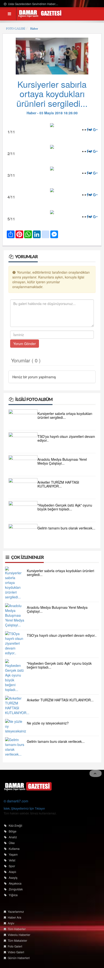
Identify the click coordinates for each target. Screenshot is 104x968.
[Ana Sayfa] (28, 786)
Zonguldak (16, 889)
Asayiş (13, 877)
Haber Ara (14, 917)
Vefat (12, 860)
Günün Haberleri (19, 958)
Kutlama (14, 848)
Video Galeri (16, 952)
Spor (12, 866)
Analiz (13, 837)
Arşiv (11, 923)
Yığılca (13, 895)
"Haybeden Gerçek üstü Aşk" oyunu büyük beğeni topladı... (64, 507)
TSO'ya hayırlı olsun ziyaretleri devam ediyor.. (66, 438)
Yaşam (13, 854)
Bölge (12, 831)
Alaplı (12, 872)
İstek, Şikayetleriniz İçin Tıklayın (24, 808)
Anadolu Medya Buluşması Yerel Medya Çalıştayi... (62, 461)
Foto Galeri (15, 946)
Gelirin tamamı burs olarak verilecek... (66, 528)
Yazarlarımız (16, 911)
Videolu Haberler (19, 935)
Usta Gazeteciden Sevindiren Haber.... (32, 4)
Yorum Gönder (24, 343)
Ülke (12, 843)
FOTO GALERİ (15, 28)
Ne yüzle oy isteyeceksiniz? (48, 723)
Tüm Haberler (17, 929)
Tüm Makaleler (17, 940)
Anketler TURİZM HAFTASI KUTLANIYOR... (58, 484)
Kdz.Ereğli (15, 825)
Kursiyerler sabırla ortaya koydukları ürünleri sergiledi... (64, 415)
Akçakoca (15, 883)
